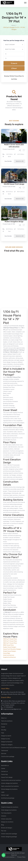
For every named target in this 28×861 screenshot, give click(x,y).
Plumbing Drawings (9, 77)
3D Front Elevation (9, 66)
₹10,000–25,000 (8, 99)
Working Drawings (9, 73)
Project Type (5, 47)
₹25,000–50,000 (9, 102)
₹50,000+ (20, 102)
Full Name (5, 22)
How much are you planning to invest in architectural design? (13, 93)
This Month (16, 86)
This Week (6, 86)
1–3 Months (7, 88)
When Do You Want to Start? (10, 83)
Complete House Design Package (13, 80)
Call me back (17, 110)
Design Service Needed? (9, 61)
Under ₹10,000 (8, 97)
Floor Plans (7, 63)
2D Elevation (7, 70)
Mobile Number (6, 30)
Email (3, 39)
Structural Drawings (10, 68)
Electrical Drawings (9, 75)
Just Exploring (18, 88)
